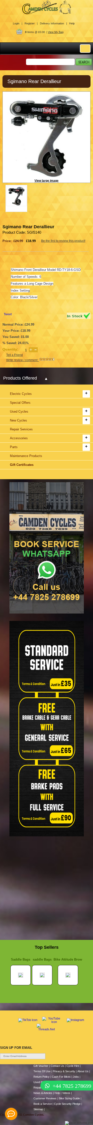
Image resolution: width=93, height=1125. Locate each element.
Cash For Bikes (61, 1076)
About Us (83, 1071)
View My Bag (55, 32)
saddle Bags (42, 959)
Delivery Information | (53, 23)
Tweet (8, 314)
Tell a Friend (14, 355)
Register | (31, 23)
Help (72, 23)
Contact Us (57, 1065)
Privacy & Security (64, 1071)
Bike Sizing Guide (69, 1098)
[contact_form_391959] (11, 1114)
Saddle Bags (20, 959)
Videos (66, 1092)
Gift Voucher (40, 1065)
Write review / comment (22, 360)
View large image (46, 180)
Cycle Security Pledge (67, 1103)
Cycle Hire (72, 1065)
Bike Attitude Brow (68, 959)
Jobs (76, 1076)
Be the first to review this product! (63, 241)
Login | (17, 23)
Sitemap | (39, 1109)
